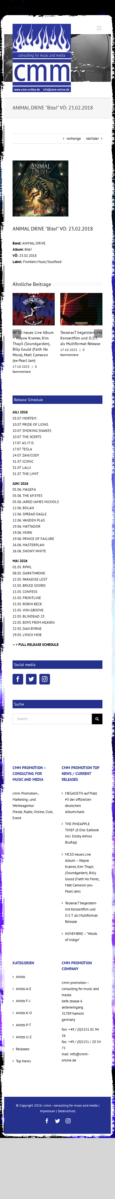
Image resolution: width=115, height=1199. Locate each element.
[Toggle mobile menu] (99, 28)
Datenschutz (66, 1102)
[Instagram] (44, 670)
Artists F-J (23, 992)
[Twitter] (31, 670)
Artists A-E (23, 979)
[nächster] (98, 329)
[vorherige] (17, 329)
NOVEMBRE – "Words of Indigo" (81, 928)
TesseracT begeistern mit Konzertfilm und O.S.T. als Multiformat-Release (56, 338)
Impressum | (49, 1102)
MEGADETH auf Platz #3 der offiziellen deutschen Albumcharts (81, 793)
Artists (20, 968)
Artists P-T (23, 1016)
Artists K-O (24, 1004)
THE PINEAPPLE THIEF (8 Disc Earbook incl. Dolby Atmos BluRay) (82, 824)
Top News (23, 1052)
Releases (22, 1040)
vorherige (73, 138)
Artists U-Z (24, 1028)
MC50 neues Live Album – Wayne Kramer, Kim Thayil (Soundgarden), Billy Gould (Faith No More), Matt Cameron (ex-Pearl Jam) (82, 864)
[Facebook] (18, 670)
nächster (92, 138)
